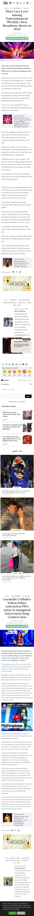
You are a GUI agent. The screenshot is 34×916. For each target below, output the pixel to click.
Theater (26, 8)
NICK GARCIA (18, 33)
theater (13, 300)
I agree (12, 913)
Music (25, 596)
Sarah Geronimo (22, 786)
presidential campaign (8, 775)
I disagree (21, 913)
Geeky (7, 8)
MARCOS (21, 303)
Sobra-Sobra (14, 858)
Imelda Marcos (10, 303)
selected (13, 664)
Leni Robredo (21, 773)
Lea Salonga (25, 214)
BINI (9, 802)
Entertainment (16, 8)
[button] (30, 3)
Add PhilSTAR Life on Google (16, 38)
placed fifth (16, 78)
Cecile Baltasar (18, 621)
